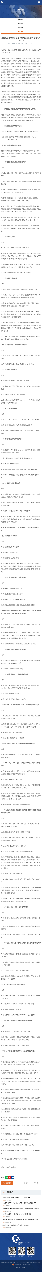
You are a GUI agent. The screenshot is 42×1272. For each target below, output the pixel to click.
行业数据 (20, 27)
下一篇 (36, 1183)
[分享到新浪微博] (9, 1177)
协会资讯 (20, 19)
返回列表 (8, 1183)
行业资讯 (20, 23)
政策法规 (20, 31)
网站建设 (18, 1267)
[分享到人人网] (12, 1177)
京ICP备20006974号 (35, 1262)
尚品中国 (24, 1267)
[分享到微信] (6, 1177)
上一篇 (26, 1183)
